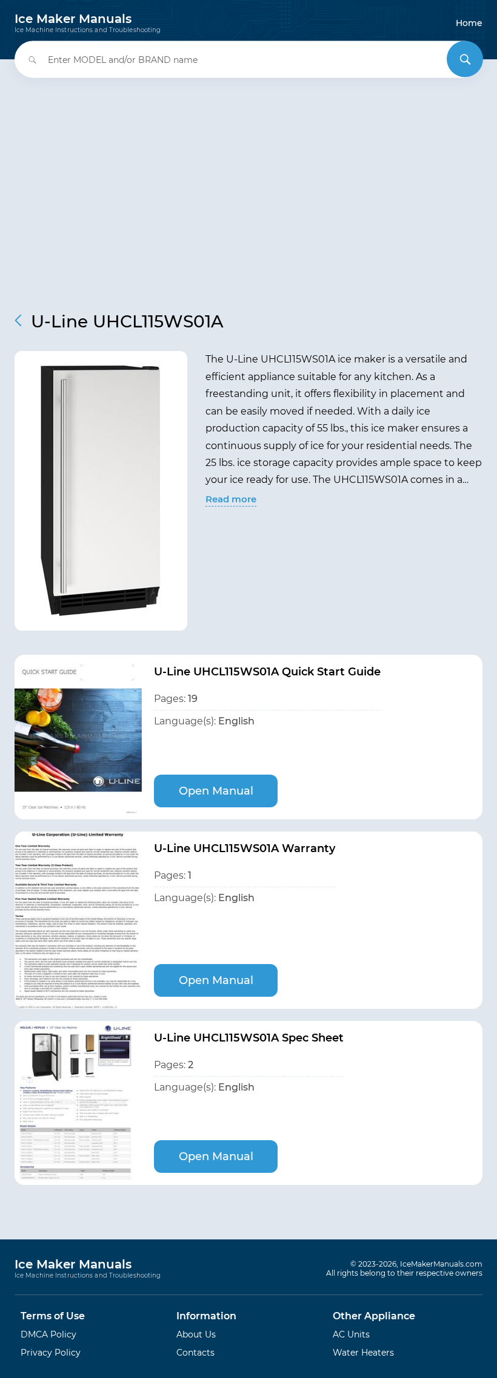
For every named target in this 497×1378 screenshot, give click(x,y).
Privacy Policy (51, 1352)
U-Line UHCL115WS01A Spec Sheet (249, 1038)
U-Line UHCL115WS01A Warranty (244, 848)
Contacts (195, 1352)
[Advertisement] (248, 186)
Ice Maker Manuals (88, 23)
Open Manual (216, 791)
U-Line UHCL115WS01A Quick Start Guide (267, 671)
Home (469, 23)
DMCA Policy (48, 1334)
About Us (196, 1334)
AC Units (351, 1334)
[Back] (18, 320)
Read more (230, 499)
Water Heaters (363, 1352)
